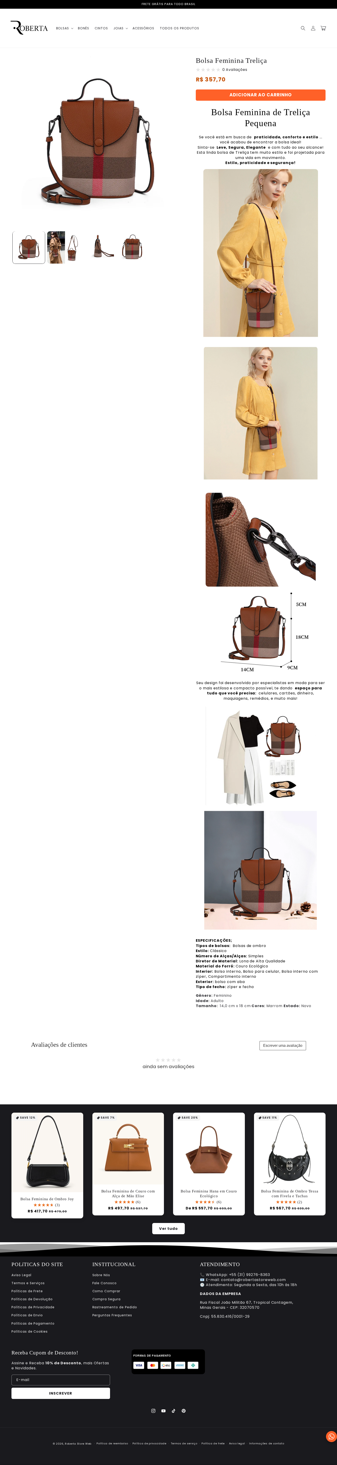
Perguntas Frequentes (112, 1315)
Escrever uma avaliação (282, 1045)
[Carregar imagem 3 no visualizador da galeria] (98, 247)
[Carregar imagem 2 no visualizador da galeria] (63, 247)
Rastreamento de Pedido (114, 1307)
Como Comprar (106, 1291)
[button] (64, 28)
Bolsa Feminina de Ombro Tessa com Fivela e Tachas (289, 1193)
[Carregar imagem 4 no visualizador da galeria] (132, 247)
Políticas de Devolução (32, 1299)
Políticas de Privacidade (33, 1307)
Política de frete (213, 1443)
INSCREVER (60, 1393)
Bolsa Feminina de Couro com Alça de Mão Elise (128, 1193)
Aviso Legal (21, 1275)
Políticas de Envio (27, 1315)
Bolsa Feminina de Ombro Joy (47, 1199)
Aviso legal (237, 1443)
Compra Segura (106, 1299)
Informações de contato (266, 1443)
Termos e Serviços (28, 1283)
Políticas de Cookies (29, 1331)
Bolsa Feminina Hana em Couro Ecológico (209, 1193)
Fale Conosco (104, 1283)
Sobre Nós (101, 1275)
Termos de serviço (184, 1443)
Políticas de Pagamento (33, 1323)
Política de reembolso (112, 1443)
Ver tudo (168, 1228)
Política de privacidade (149, 1443)
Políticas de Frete (27, 1291)
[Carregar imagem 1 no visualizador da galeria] (29, 247)
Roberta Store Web (78, 1444)
